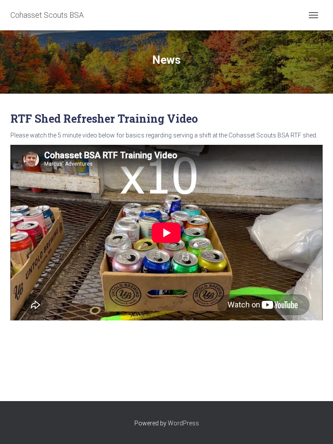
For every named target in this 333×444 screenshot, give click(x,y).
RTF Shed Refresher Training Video (104, 118)
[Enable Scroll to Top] (316, 426)
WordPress (183, 423)
